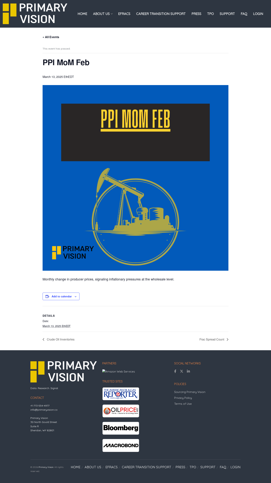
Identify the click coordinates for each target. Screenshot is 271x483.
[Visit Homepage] (35, 13)
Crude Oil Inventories (60, 339)
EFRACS (124, 14)
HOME (82, 14)
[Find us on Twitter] (181, 371)
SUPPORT (227, 14)
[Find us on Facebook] (175, 371)
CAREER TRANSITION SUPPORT (161, 14)
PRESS (196, 14)
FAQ (244, 14)
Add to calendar (62, 296)
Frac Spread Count (212, 339)
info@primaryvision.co (44, 409)
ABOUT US (101, 14)
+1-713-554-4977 (39, 405)
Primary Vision (46, 467)
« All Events (51, 37)
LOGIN (258, 14)
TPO (210, 14)
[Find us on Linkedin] (188, 371)
